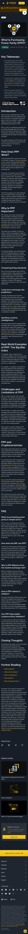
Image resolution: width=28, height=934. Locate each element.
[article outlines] (24, 13)
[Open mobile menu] (26, 3)
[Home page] (11, 3)
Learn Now (23, 10)
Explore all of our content (12, 853)
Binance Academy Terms (12, 925)
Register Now (14, 837)
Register (22, 3)
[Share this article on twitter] (2, 745)
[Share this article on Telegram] (15, 745)
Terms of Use (19, 924)
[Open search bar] (17, 3)
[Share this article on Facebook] (9, 745)
